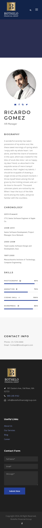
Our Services (9, 430)
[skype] (23, 104)
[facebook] (19, 104)
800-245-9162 (13, 396)
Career (7, 439)
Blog (6, 435)
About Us (8, 426)
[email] (15, 104)
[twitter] (27, 104)
